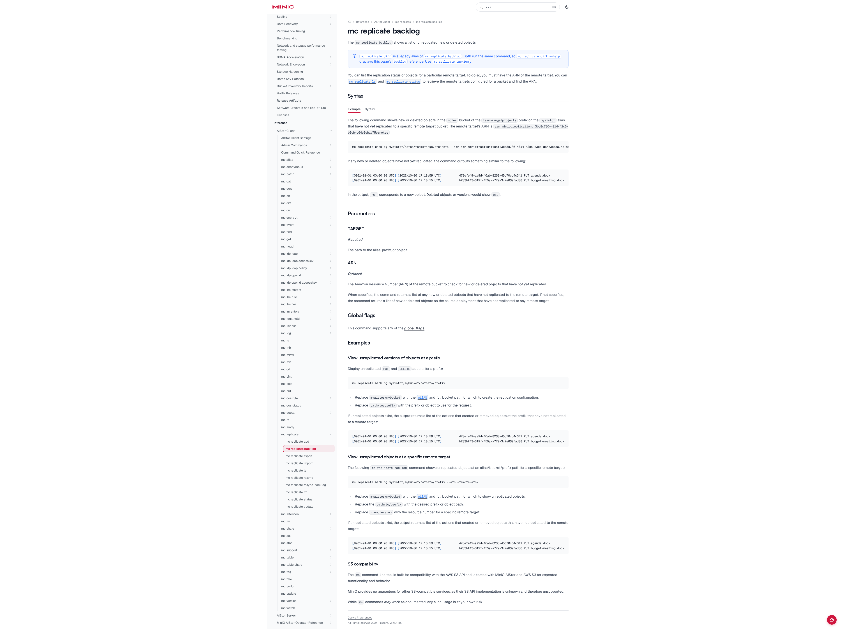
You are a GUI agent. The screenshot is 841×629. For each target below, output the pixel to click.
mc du (285, 210)
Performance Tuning (291, 31)
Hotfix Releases (288, 93)
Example (354, 109)
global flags (414, 328)
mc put (286, 391)
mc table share (291, 565)
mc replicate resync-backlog (306, 485)
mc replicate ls (296, 470)
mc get (286, 239)
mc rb (285, 420)
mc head (287, 246)
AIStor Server (286, 615)
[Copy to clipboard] (564, 145)
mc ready (287, 427)
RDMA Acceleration (290, 57)
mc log (286, 333)
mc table (287, 557)
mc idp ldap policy (294, 268)
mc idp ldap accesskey (297, 261)
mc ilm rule (289, 297)
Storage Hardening (290, 72)
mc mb (286, 348)
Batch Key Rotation (290, 79)
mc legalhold (290, 319)
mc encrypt (289, 217)
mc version (289, 601)
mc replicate (290, 434)
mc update (288, 593)
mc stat (286, 543)
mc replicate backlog (429, 22)
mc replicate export (299, 456)
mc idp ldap (289, 254)
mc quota (288, 413)
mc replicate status (299, 499)
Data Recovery (287, 24)
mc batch (287, 174)
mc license (289, 326)
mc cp (285, 196)
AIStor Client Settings (296, 138)
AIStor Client (286, 131)
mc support (289, 550)
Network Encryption (291, 64)
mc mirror (287, 355)
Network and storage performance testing (301, 48)
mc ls (285, 340)
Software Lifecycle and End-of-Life (301, 108)
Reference (279, 123)
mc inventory (290, 311)
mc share (287, 528)
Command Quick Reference (300, 152)
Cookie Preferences (360, 617)
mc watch (288, 608)
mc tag (286, 572)
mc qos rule (289, 398)
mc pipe (286, 384)
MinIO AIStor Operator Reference (300, 623)
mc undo (287, 586)
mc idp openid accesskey (299, 282)
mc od (285, 369)
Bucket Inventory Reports (295, 86)
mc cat (286, 181)
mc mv (286, 362)
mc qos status (291, 405)
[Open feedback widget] (832, 620)
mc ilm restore (291, 290)
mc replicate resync (299, 478)
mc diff (286, 203)
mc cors (286, 189)
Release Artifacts (289, 100)
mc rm (285, 521)
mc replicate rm (296, 492)
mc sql (286, 536)
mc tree (286, 579)
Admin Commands (294, 145)
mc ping (286, 376)
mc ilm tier (288, 304)
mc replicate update (299, 507)
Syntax (370, 109)
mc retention (290, 514)
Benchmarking (287, 38)
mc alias (287, 160)
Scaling (282, 17)
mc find (286, 232)
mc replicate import (299, 463)
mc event (287, 225)
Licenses (283, 115)
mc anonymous (292, 167)
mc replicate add (297, 441)
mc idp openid (291, 275)
